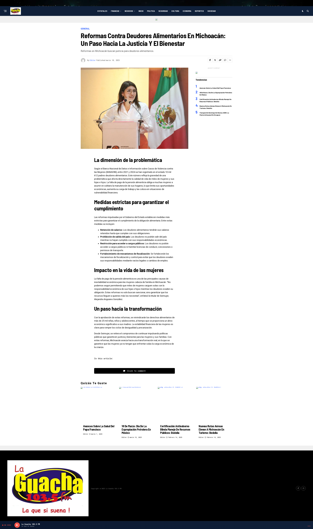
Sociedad (211, 11)
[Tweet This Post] (215, 60)
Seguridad (163, 11)
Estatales (102, 11)
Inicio (141, 11)
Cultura (175, 11)
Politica (151, 11)
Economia (187, 11)
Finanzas (115, 11)
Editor (93, 60)
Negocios (129, 11)
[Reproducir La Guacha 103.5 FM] (17, 525)
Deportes (199, 11)
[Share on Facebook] (210, 60)
